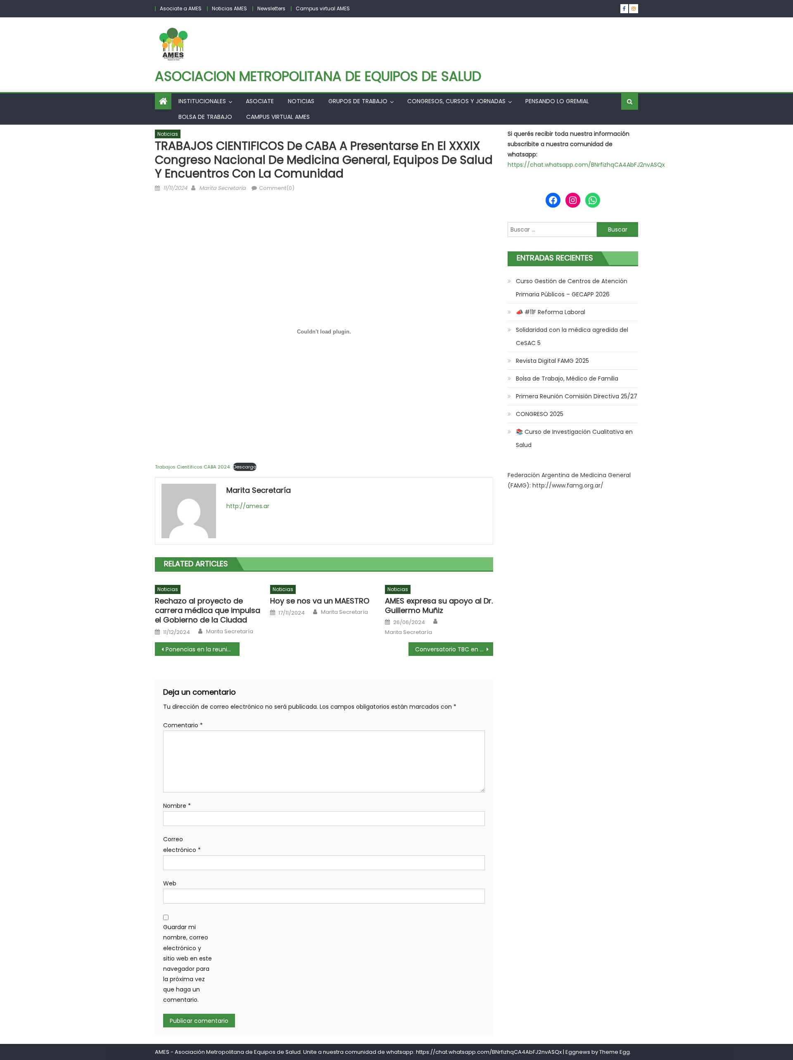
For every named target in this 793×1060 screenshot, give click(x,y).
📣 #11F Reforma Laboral (550, 312)
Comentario (183, 725)
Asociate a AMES (181, 8)
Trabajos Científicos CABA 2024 (192, 467)
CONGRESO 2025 (539, 414)
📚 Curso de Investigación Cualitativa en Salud (574, 438)
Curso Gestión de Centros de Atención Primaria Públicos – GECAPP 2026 (571, 287)
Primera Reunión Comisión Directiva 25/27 (576, 396)
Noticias (301, 101)
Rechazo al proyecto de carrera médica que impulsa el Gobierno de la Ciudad (207, 610)
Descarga (244, 467)
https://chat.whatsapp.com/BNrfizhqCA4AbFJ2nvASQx (586, 165)
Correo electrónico (182, 844)
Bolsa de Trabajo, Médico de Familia (567, 378)
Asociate (260, 101)
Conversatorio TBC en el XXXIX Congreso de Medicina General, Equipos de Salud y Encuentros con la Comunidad (454, 649)
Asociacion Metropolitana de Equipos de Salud (318, 76)
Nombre (177, 806)
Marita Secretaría (222, 188)
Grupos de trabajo (357, 101)
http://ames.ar (247, 506)
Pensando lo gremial (557, 101)
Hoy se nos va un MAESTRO (319, 601)
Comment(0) (276, 188)
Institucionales (202, 101)
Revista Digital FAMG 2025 (552, 361)
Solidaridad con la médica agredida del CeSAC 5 (572, 336)
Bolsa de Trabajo (205, 117)
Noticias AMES (229, 8)
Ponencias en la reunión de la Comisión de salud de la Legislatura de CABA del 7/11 (203, 649)
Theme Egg (614, 1052)
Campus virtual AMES (323, 8)
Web (169, 883)
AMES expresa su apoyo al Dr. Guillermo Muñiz (439, 605)
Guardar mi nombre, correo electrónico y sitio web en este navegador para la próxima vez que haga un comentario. (187, 963)
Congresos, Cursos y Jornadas (456, 101)
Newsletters (271, 8)
